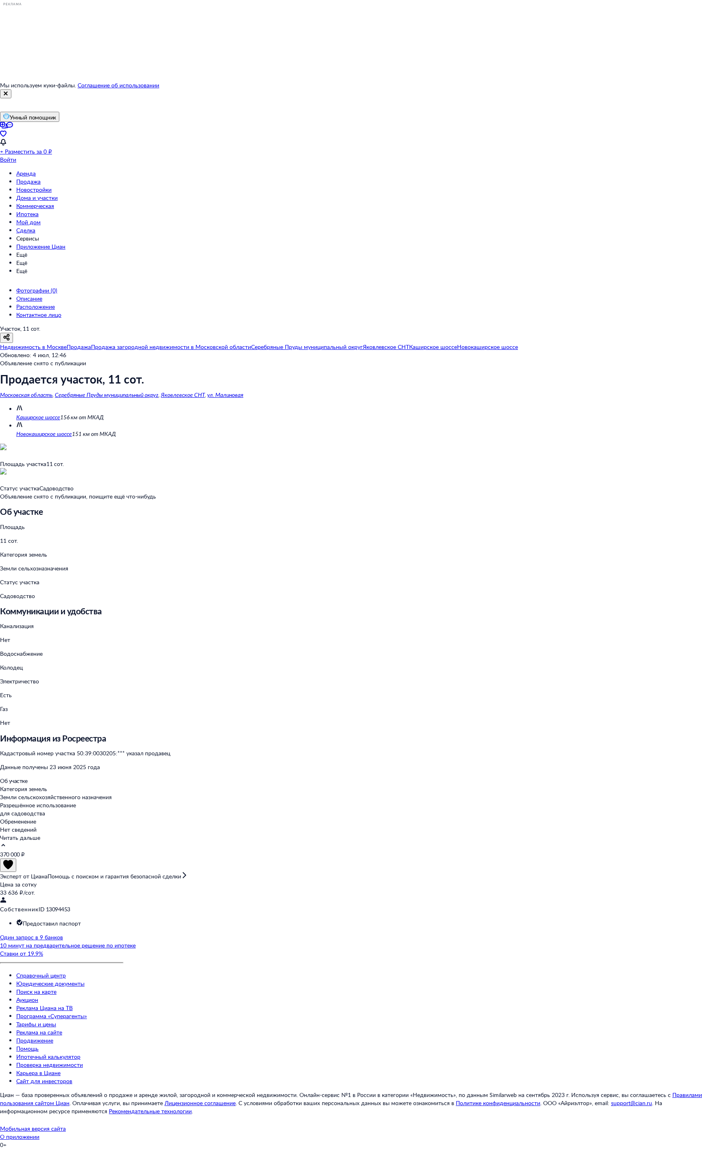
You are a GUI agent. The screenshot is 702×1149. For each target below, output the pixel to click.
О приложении (19, 1136)
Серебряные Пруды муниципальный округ (106, 395)
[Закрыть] (5, 93)
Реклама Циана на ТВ (44, 1008)
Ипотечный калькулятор (48, 1056)
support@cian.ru (631, 1103)
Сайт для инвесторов (44, 1081)
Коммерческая (35, 206)
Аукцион (27, 1000)
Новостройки (34, 189)
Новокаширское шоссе (44, 434)
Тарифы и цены (36, 1024)
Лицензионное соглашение (200, 1103)
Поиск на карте (36, 991)
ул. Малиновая (225, 395)
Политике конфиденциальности (498, 1103)
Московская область (26, 395)
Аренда (26, 173)
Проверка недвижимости (49, 1065)
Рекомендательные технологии (150, 1111)
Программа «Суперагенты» (51, 1016)
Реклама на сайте (39, 1032)
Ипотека (27, 214)
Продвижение (34, 1040)
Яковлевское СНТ (183, 395)
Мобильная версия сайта (33, 1128)
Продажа (28, 181)
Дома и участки (37, 198)
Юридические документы (50, 983)
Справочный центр (41, 975)
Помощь (27, 1048)
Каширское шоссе (38, 417)
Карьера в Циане (38, 1073)
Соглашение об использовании (118, 85)
